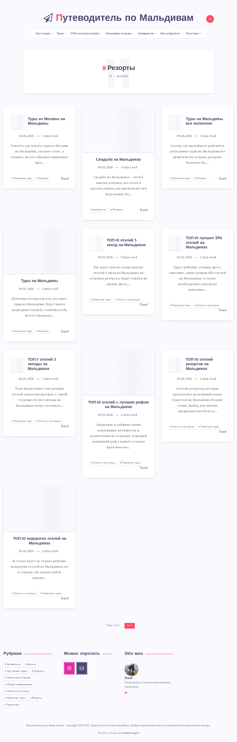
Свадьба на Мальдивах (118, 160)
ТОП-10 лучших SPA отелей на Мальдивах (204, 242)
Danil (128, 678)
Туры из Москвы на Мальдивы (46, 121)
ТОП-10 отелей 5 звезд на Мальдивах (126, 242)
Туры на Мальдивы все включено (204, 121)
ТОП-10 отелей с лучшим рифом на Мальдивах (118, 405)
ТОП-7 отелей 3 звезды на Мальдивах (42, 364)
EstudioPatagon (130, 733)
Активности (99, 210)
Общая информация (19, 684)
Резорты (44, 178)
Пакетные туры (23, 178)
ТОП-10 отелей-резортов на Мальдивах (200, 364)
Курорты (39, 671)
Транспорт (13, 705)
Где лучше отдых (17, 671)
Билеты (31, 664)
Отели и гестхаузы (129, 299)
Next (129, 625)
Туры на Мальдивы (39, 281)
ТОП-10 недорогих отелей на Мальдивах (39, 541)
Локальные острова (19, 677)
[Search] (210, 19)
